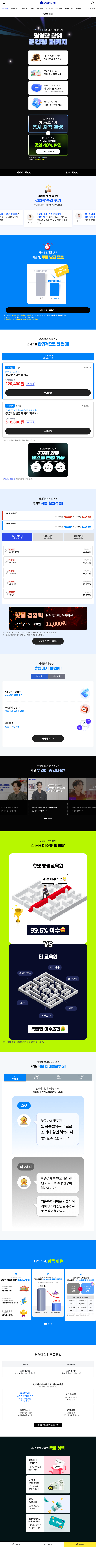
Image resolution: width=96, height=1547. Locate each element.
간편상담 (49, 1544)
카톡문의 (81, 1544)
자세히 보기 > (48, 738)
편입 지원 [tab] (56, 676)
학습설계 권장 (40, 157)
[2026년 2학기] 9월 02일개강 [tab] (17, 537)
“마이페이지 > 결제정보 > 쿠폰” (21, 315)
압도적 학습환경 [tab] (37, 1077)
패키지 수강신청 (24, 172)
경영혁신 (11, 595)
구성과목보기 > (86, 367)
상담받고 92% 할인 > (48, 641)
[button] (45, 818)
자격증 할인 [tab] (39, 676)
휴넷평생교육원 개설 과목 (47, 1425)
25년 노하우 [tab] (59, 1077)
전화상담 (17, 1544)
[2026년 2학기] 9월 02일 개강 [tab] (48, 356)
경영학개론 (12, 584)
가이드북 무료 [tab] (81, 1077)
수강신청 (48, 392)
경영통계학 (12, 573)
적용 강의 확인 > (48, 151)
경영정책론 (12, 562)
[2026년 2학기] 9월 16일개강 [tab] (48, 537)
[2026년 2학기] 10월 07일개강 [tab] (78, 537)
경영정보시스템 (14, 551)
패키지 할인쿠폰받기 (48, 310)
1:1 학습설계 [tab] (15, 1077)
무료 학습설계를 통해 (10, 479)
